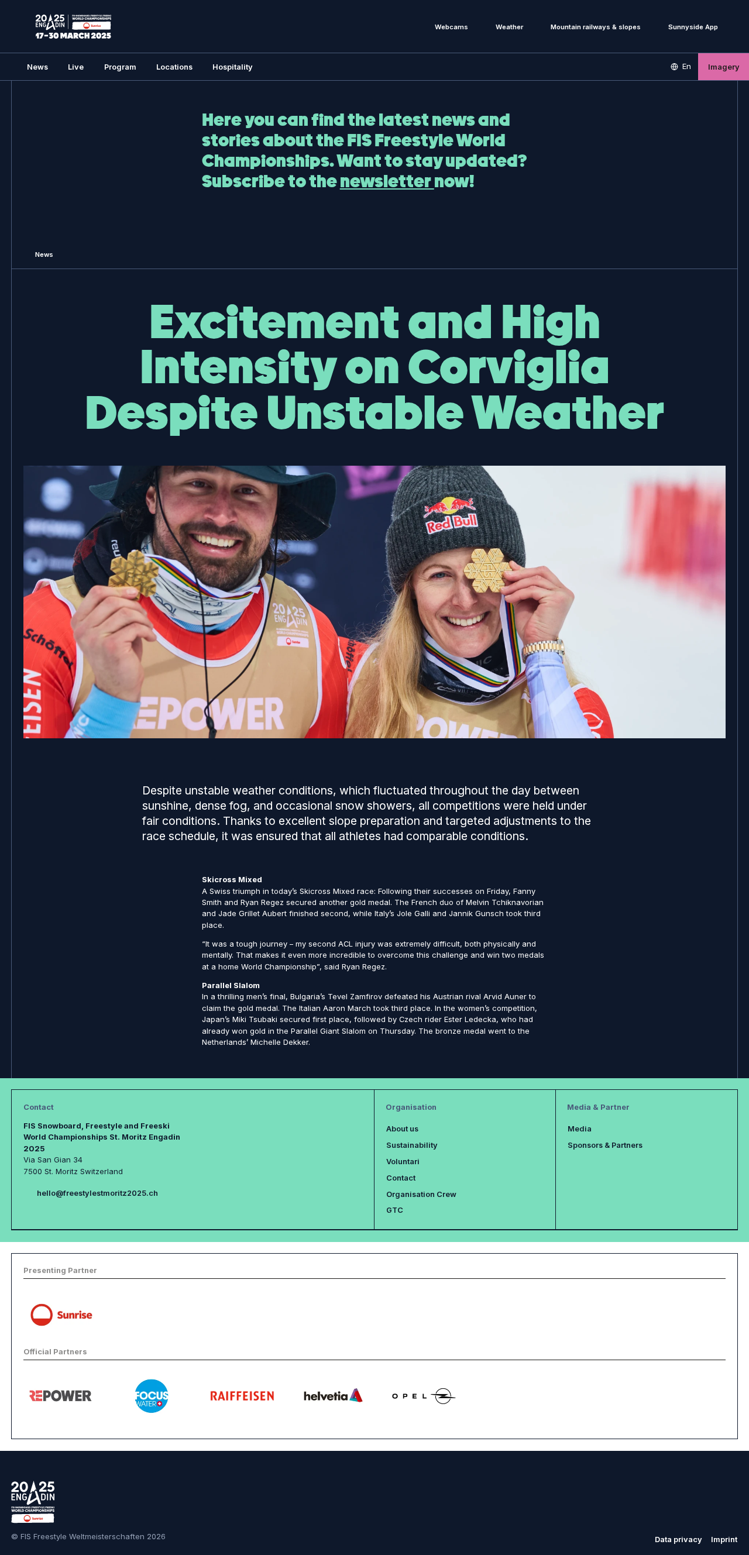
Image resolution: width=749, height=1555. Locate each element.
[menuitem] (37, 67)
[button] (75, 67)
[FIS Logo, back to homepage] (73, 26)
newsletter (387, 181)
